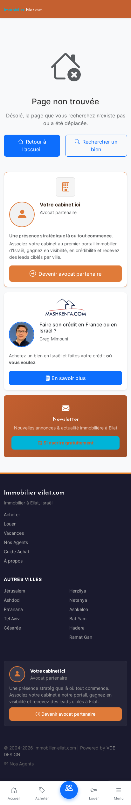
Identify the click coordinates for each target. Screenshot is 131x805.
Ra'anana (13, 609)
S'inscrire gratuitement (68, 442)
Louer (10, 523)
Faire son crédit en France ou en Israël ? (78, 327)
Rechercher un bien (100, 145)
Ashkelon (78, 609)
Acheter (12, 514)
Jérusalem (14, 590)
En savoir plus (69, 378)
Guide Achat (16, 551)
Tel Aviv (12, 618)
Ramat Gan (80, 637)
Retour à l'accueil (34, 145)
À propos (13, 560)
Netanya (78, 600)
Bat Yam (77, 618)
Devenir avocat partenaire (68, 714)
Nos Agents (16, 542)
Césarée (12, 627)
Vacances (14, 533)
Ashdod (12, 600)
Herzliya (77, 590)
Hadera (77, 627)
